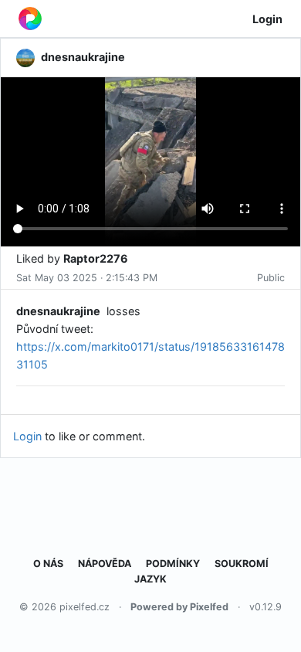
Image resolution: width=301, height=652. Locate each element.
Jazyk (150, 579)
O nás (48, 563)
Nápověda (104, 563)
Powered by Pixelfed (179, 607)
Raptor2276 (95, 258)
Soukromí (242, 563)
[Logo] (30, 18)
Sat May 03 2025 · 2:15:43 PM (86, 278)
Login (267, 18)
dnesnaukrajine (58, 311)
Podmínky (173, 563)
